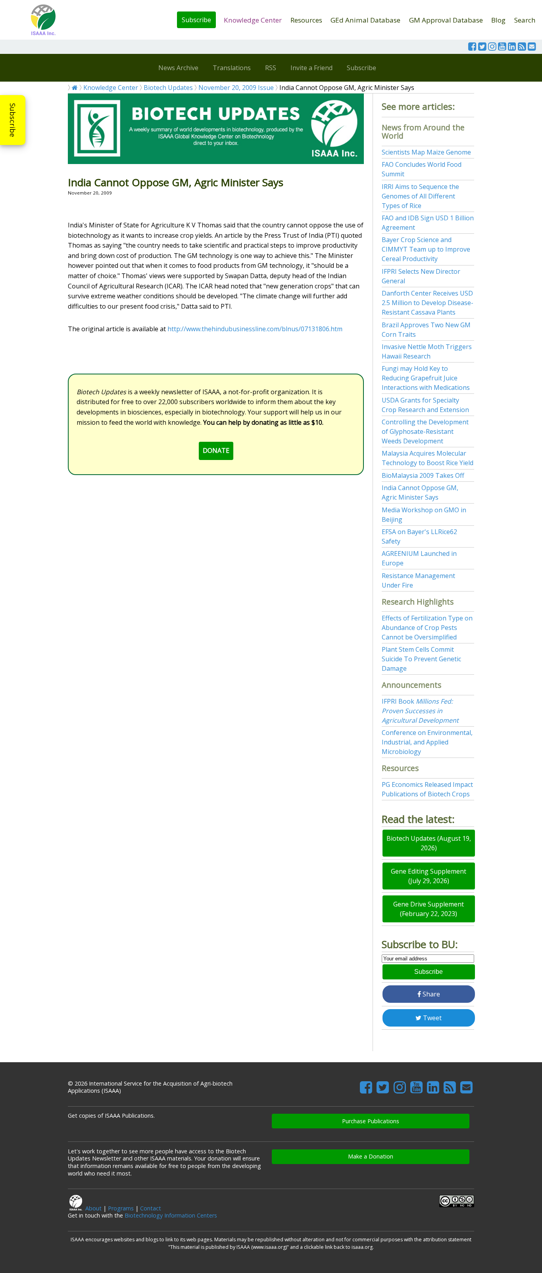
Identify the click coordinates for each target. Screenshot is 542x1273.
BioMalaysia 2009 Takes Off (423, 475)
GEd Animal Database (365, 20)
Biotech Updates (168, 87)
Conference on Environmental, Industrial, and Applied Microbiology (427, 742)
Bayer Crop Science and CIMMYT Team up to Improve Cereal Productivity (426, 249)
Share (430, 994)
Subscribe (196, 19)
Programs (121, 1208)
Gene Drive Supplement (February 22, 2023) (428, 909)
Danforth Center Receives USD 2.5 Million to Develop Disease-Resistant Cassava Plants (427, 303)
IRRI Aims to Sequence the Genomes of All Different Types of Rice (420, 196)
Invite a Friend (311, 67)
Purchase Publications (370, 1121)
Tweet (431, 1017)
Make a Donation (370, 1156)
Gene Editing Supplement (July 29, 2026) (428, 876)
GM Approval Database (446, 20)
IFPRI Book (420, 711)
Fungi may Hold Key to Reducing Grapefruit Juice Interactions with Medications (426, 378)
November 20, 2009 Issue (236, 87)
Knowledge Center (253, 20)
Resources (306, 20)
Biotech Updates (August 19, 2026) (428, 843)
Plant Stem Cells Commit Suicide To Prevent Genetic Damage (421, 659)
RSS (270, 67)
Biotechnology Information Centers (171, 1215)
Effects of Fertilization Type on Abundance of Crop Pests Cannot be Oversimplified (427, 627)
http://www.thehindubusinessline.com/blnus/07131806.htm (254, 328)
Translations (232, 67)
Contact (150, 1208)
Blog (498, 20)
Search (525, 20)
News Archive (178, 67)
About (93, 1208)
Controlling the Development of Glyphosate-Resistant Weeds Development (425, 431)
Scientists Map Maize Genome (426, 152)
